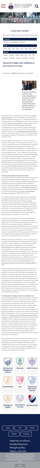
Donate (32, 428)
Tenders (13, 434)
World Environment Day (14, 123)
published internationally (29, 187)
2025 (30, 48)
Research (22, 42)
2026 (34, 48)
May (26, 55)
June (30, 55)
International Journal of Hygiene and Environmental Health (18, 263)
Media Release (15, 42)
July (33, 55)
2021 (13, 48)
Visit (20, 428)
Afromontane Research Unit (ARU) (27, 131)
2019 (5, 48)
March (17, 55)
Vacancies (26, 434)
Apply (8, 428)
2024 (26, 48)
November (25, 58)
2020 (9, 48)
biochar (30, 201)
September (12, 58)
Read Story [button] (4, 21)
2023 (21, 48)
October (18, 58)
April (21, 55)
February (11, 55)
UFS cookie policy (26, 457)
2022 (17, 48)
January (6, 55)
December (31, 58)
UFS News (6, 42)
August (6, 58)
